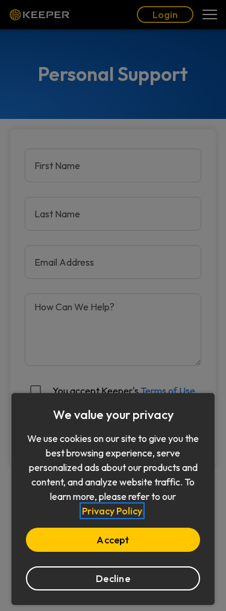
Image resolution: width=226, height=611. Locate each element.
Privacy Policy (112, 511)
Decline (113, 578)
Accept (112, 540)
